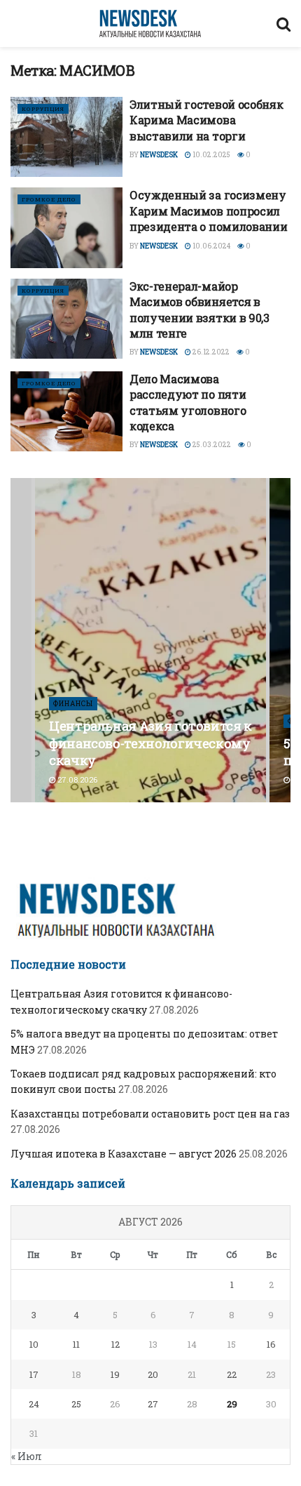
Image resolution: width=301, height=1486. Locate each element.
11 (76, 1344)
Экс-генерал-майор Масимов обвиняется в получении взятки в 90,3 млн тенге (200, 309)
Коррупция (43, 108)
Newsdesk (159, 154)
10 (33, 1344)
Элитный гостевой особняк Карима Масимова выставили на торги (206, 120)
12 (115, 1344)
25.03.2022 (211, 444)
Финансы (73, 703)
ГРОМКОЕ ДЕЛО (49, 199)
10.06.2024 (210, 246)
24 (34, 1404)
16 (271, 1344)
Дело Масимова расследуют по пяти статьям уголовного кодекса (188, 402)
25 (76, 1404)
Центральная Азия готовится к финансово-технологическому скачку (150, 743)
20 (153, 1374)
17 (33, 1374)
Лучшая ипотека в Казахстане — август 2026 (123, 1153)
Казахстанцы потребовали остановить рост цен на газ (150, 1113)
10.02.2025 (210, 154)
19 (115, 1374)
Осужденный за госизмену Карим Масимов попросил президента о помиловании (208, 210)
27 (153, 1404)
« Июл (26, 1456)
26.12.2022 (210, 352)
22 (232, 1374)
